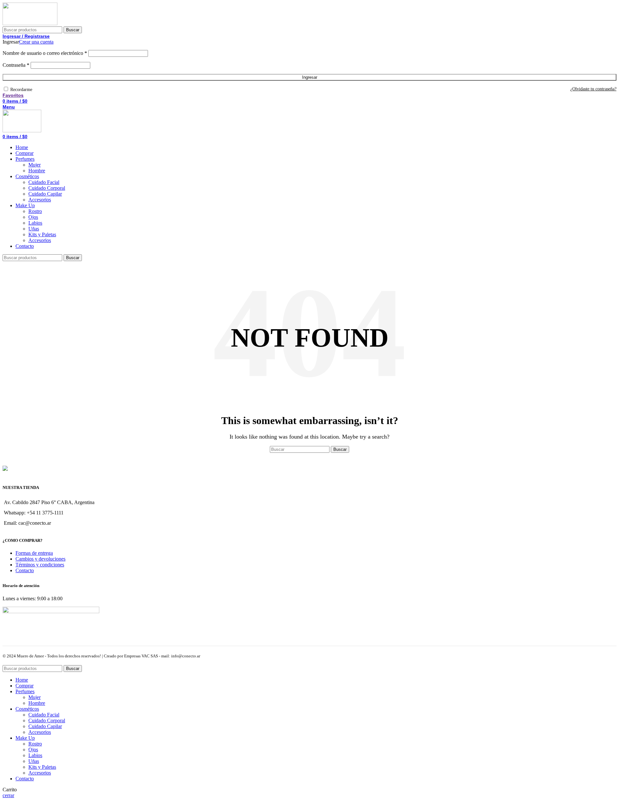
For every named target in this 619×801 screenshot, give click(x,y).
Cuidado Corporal (46, 188)
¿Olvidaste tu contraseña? (593, 88)
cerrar (8, 795)
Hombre (36, 170)
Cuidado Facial (43, 182)
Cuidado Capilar (45, 194)
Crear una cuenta (36, 42)
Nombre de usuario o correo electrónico (45, 53)
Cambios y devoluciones (40, 559)
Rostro (35, 211)
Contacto (24, 570)
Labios (35, 223)
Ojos (33, 217)
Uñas (33, 228)
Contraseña (16, 65)
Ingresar (309, 77)
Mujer (34, 164)
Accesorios (39, 199)
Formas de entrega (34, 553)
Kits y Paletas (42, 234)
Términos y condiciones (39, 564)
